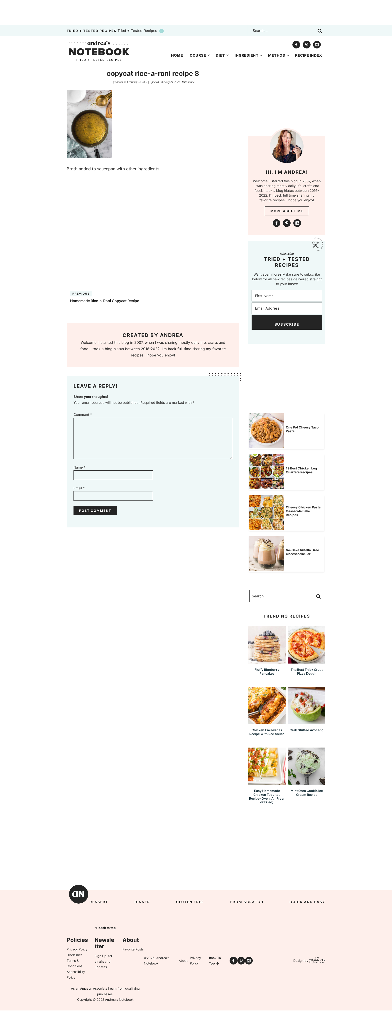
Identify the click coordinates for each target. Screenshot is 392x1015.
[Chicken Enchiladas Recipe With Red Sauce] (267, 722)
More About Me (286, 211)
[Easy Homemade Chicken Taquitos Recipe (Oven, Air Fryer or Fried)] (267, 783)
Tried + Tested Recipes (112, 30)
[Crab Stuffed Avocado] (306, 722)
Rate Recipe (188, 82)
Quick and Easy (307, 902)
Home (177, 55)
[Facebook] (296, 44)
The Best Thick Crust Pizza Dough (307, 671)
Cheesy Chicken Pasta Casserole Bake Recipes (303, 511)
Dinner (142, 902)
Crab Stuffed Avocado (306, 730)
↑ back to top (105, 928)
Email (79, 488)
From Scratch (246, 902)
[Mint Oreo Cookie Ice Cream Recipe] (306, 783)
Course (198, 55)
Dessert (98, 902)
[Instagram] (317, 44)
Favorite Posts (133, 949)
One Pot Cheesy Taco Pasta (302, 429)
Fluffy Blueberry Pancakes (267, 671)
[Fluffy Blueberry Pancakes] (267, 661)
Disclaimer (74, 955)
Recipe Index (308, 55)
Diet (220, 55)
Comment (83, 414)
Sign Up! (101, 956)
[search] (319, 31)
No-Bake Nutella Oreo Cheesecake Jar (302, 552)
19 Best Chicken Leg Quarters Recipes (301, 470)
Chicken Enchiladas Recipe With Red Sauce (266, 732)
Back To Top (215, 960)
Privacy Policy (77, 949)
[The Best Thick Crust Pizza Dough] (306, 661)
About (183, 960)
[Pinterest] (307, 44)
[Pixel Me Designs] (316, 960)
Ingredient (246, 55)
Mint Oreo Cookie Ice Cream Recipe (307, 792)
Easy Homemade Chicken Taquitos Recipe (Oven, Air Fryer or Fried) (267, 796)
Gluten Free (190, 902)
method (276, 55)
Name (80, 467)
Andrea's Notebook (99, 51)
